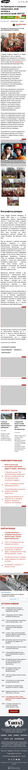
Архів (23, 756)
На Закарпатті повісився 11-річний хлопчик (14, 565)
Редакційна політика (14, 753)
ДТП (11, 739)
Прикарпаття (17, 349)
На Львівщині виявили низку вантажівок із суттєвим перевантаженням (13, 669)
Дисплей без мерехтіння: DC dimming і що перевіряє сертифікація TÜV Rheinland (16, 641)
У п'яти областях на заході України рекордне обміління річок (15, 681)
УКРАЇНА (22, 21)
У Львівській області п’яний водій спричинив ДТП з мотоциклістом (20, 425)
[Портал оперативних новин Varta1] (5, 2)
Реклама (13, 17)
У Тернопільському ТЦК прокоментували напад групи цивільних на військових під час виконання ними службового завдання (15, 476)
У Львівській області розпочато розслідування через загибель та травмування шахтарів (14, 609)
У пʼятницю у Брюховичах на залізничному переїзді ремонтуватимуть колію (13, 705)
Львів (10, 735)
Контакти (17, 751)
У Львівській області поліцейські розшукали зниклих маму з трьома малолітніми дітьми (13, 535)
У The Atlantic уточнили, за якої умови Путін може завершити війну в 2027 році (16, 698)
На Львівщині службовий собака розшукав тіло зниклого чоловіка (14, 686)
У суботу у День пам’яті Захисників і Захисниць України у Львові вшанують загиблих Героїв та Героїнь (16, 634)
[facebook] (9, 760)
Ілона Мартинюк (21, 24)
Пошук (24, 2)
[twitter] (11, 760)
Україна (16, 735)
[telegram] (19, 760)
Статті (6, 739)
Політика (23, 735)
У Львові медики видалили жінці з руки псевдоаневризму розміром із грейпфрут (15, 654)
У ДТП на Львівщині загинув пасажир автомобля (14, 484)
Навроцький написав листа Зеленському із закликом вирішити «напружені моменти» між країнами (14, 499)
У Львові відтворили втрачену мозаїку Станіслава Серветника (15, 491)
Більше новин (14, 711)
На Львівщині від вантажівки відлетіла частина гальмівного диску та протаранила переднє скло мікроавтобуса (16, 662)
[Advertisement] (13, 317)
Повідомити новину (21, 2)
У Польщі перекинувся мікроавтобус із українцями (6, 424)
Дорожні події (14, 21)
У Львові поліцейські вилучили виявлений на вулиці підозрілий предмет (14, 627)
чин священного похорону (8, 347)
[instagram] (14, 760)
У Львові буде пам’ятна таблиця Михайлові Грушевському (14, 615)
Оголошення (19, 739)
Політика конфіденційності (12, 756)
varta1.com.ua (7, 744)
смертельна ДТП (5, 352)
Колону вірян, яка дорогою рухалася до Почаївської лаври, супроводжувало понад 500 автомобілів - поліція (15, 550)
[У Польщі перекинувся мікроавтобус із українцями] (6, 416)
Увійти (19, 2)
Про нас (3, 751)
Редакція (10, 751)
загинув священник (6, 349)
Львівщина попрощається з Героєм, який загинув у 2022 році (15, 692)
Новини (3, 735)
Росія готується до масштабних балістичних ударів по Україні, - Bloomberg (15, 466)
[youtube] (16, 760)
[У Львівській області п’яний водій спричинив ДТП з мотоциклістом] (20, 416)
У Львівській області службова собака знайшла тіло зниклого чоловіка (15, 559)
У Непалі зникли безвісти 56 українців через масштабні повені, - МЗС (16, 621)
